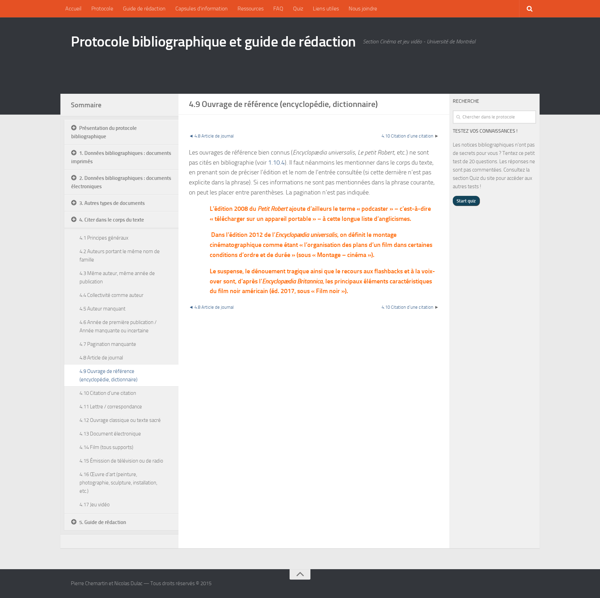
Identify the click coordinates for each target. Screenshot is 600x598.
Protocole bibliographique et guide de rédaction (213, 41)
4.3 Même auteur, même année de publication (117, 277)
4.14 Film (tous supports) (106, 447)
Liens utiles (326, 8)
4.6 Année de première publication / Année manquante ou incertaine (118, 326)
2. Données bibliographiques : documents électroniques (121, 182)
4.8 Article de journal (214, 136)
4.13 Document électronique (110, 434)
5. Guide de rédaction (102, 522)
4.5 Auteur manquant (102, 309)
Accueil (73, 8)
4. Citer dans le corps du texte (111, 220)
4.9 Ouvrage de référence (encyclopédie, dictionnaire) (109, 375)
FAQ (278, 8)
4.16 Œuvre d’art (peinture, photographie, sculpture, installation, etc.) (118, 482)
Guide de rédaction (144, 8)
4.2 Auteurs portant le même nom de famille (120, 255)
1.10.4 (276, 162)
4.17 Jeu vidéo (95, 504)
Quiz (298, 8)
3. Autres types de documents (112, 203)
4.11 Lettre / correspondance (111, 407)
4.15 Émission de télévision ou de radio (121, 461)
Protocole (102, 8)
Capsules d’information (201, 8)
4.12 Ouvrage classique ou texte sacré (120, 420)
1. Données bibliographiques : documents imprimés (121, 157)
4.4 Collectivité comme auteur (111, 295)
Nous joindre (363, 8)
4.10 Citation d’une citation (407, 136)
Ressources (251, 8)
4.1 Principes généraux (104, 238)
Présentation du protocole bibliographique (104, 132)
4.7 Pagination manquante (108, 344)
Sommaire (86, 105)
